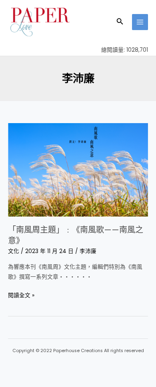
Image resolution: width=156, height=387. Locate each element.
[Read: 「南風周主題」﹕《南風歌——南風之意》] (78, 169)
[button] (120, 22)
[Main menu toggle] (140, 22)
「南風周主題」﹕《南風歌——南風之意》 (75, 235)
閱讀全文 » (21, 294)
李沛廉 (88, 251)
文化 (13, 251)
